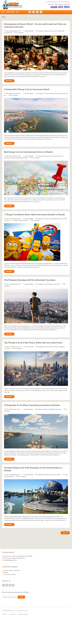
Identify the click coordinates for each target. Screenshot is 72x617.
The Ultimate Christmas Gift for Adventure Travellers (29, 280)
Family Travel (15, 158)
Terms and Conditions (10, 574)
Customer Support (23, 614)
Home (2, 12)
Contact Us (13, 614)
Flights (53, 409)
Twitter (38, 12)
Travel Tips (7, 220)
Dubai (46, 347)
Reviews (67, 2)
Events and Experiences (51, 93)
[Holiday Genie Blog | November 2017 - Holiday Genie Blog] (13, 4)
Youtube (34, 12)
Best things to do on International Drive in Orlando (28, 152)
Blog (17, 12)
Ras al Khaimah (60, 347)
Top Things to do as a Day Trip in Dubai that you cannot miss (33, 342)
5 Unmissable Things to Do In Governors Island (26, 89)
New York (61, 93)
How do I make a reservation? (12, 570)
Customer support (51, 2)
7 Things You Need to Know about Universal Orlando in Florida (34, 214)
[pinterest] (13, 585)
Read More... (9, 80)
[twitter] (6, 585)
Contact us (61, 2)
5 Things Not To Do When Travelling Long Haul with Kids (32, 405)
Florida (21, 158)
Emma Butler (30, 31)
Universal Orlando (23, 220)
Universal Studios (9, 476)
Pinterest (41, 12)
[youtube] (10, 585)
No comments (19, 33)
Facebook (30, 12)
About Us (4, 614)
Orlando (59, 31)
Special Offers (10, 12)
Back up (65, 533)
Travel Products (48, 284)
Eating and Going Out (50, 31)
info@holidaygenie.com (10, 560)
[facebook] (3, 585)
